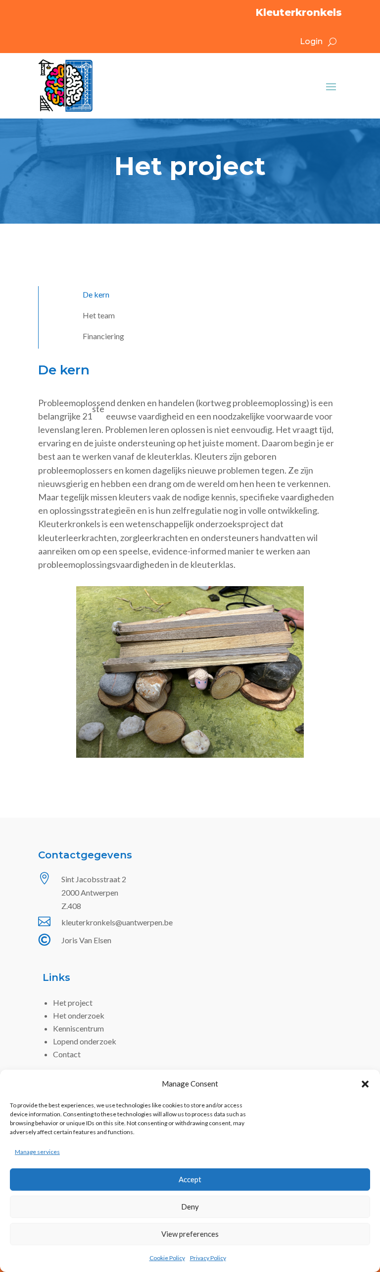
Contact (67, 1054)
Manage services (37, 1151)
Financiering (103, 337)
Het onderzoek (78, 1015)
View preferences (190, 1233)
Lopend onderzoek (84, 1041)
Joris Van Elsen (86, 940)
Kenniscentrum (78, 1028)
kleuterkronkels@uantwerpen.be (117, 922)
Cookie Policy (167, 1258)
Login (311, 42)
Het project (73, 1002)
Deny (190, 1206)
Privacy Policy (208, 1258)
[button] (365, 1084)
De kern (96, 295)
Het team (99, 316)
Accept (190, 1179)
